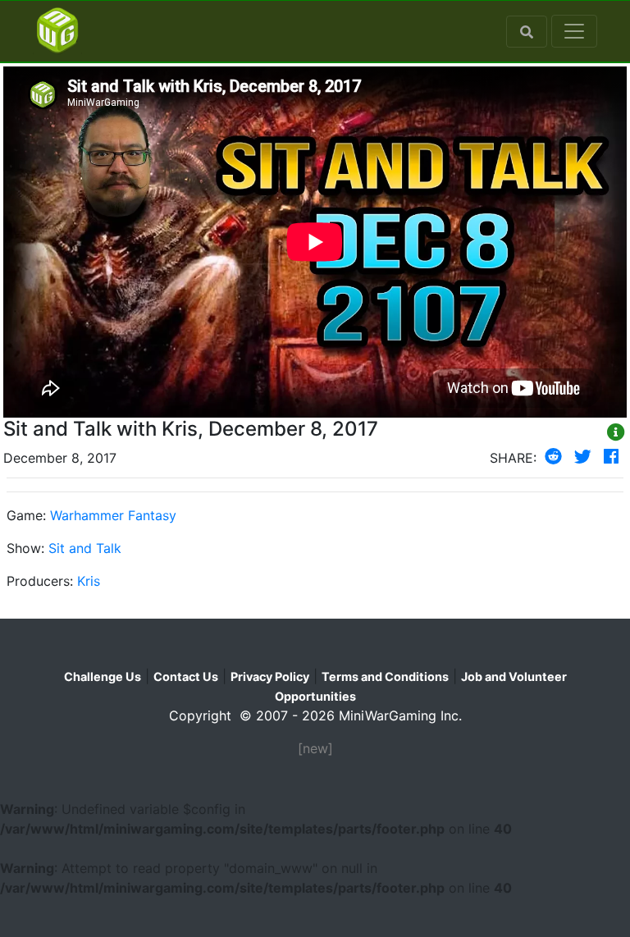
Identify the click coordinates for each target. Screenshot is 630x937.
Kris (88, 581)
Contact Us (185, 676)
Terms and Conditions (385, 676)
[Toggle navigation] (574, 31)
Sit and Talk (84, 548)
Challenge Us (102, 676)
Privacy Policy (270, 676)
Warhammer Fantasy (113, 515)
